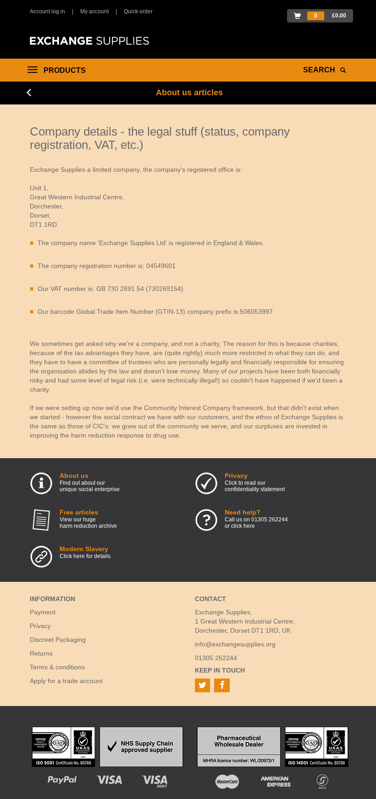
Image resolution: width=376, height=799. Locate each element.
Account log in (47, 11)
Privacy (40, 625)
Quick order (138, 11)
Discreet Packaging (58, 639)
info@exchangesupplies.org (235, 644)
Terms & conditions (57, 667)
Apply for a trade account (66, 680)
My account (94, 11)
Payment (42, 612)
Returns (41, 653)
